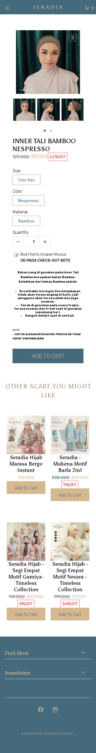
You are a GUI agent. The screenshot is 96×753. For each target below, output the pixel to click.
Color (17, 191)
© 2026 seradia (31, 733)
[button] (45, 130)
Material (20, 211)
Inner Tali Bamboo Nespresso (44, 145)
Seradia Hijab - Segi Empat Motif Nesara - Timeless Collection (70, 577)
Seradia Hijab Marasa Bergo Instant (26, 463)
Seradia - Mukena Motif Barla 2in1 (70, 463)
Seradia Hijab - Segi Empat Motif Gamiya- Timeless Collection (26, 577)
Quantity (21, 232)
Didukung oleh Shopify (58, 733)
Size (17, 170)
